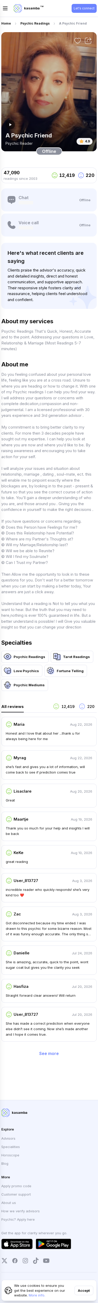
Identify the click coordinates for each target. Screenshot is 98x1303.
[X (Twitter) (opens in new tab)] (4, 1261)
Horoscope (10, 1155)
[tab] (25, 707)
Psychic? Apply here (18, 1219)
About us (8, 1203)
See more (49, 1053)
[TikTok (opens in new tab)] (36, 1261)
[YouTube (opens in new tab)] (46, 1261)
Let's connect (84, 8)
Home (6, 23)
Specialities (10, 1147)
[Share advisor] (88, 40)
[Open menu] (5, 8)
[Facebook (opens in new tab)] (15, 1261)
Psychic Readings (35, 23)
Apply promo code (16, 1186)
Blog (4, 1163)
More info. (37, 1295)
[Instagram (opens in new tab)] (25, 1261)
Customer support (16, 1194)
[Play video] (10, 124)
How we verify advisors (20, 1211)
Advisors (8, 1138)
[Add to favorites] (77, 40)
